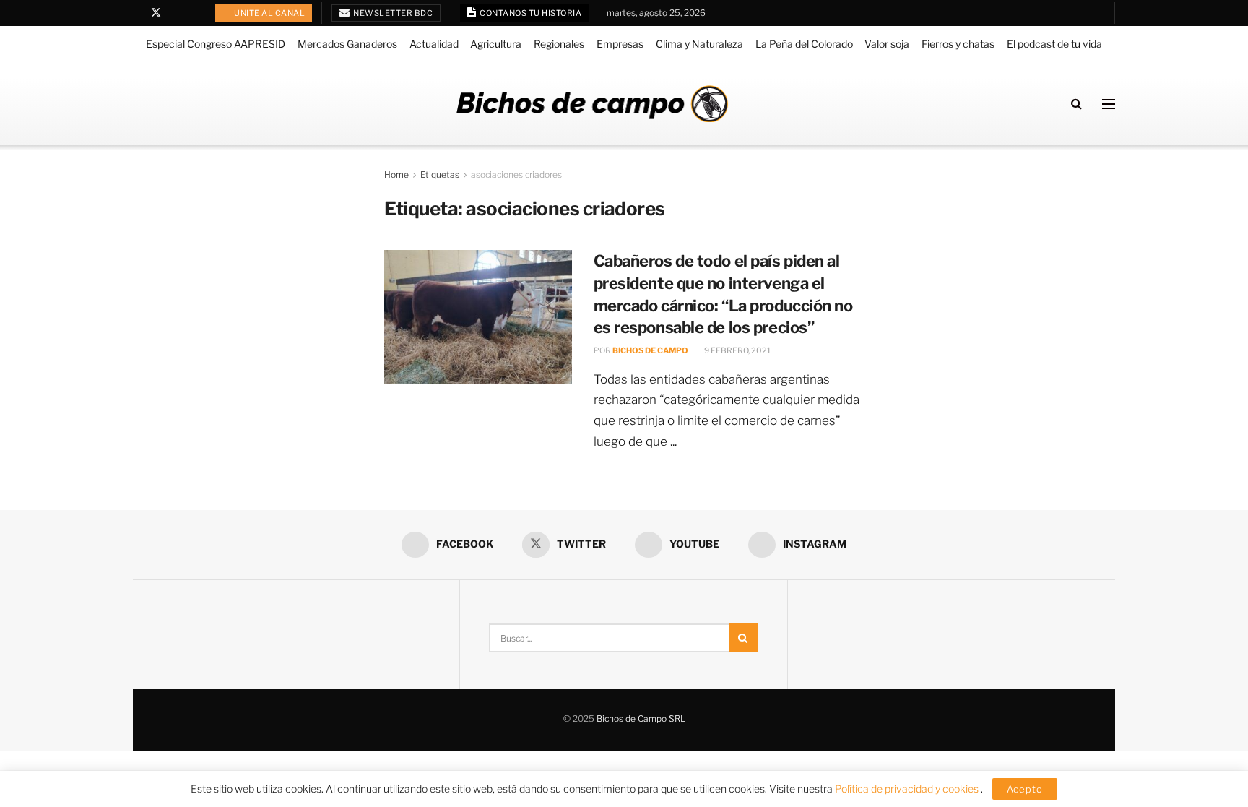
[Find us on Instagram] (193, 13)
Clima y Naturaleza (699, 44)
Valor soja (886, 44)
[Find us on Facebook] (137, 13)
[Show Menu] (1108, 104)
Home (396, 174)
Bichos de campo (650, 350)
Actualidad (434, 44)
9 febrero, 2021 (737, 350)
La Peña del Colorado (804, 44)
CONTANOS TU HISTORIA (530, 13)
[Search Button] (1076, 103)
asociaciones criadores (516, 174)
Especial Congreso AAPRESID (215, 44)
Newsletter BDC (392, 13)
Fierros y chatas (958, 44)
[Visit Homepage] (592, 104)
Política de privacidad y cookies (908, 788)
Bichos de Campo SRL (641, 718)
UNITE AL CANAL (269, 13)
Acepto (1025, 789)
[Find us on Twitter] (156, 13)
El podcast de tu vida (1054, 44)
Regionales (559, 44)
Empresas (620, 44)
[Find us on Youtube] (175, 13)
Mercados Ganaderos (347, 44)
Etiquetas (439, 174)
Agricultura (495, 44)
